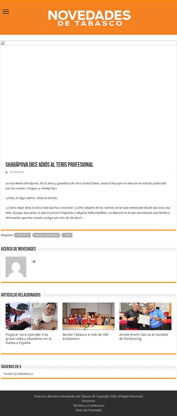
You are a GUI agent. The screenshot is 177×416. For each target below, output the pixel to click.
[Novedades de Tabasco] (88, 16)
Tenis (67, 235)
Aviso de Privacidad (88, 410)
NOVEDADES (16, 172)
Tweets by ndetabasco (18, 374)
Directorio (88, 401)
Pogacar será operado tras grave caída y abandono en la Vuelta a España (28, 338)
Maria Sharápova (46, 235)
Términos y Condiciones (88, 405)
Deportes (23, 235)
